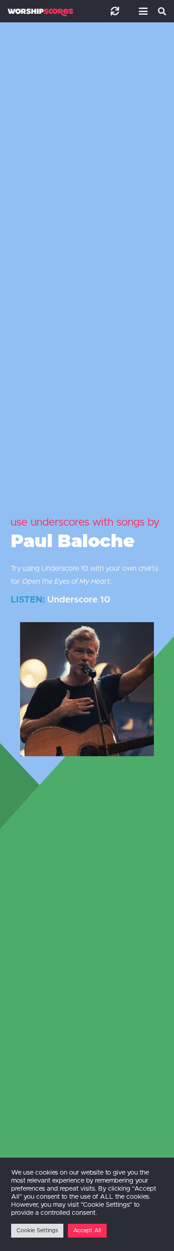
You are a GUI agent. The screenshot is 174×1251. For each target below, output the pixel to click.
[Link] (115, 11)
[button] (141, 11)
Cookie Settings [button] (37, 1231)
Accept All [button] (87, 1231)
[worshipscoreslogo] (40, 12)
